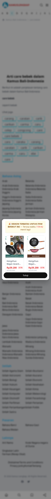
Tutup (25, 275)
